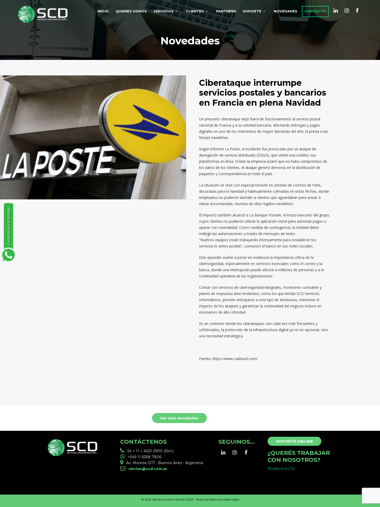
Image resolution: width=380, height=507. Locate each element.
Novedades (285, 11)
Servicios (163, 11)
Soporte (252, 11)
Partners (226, 11)
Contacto (315, 11)
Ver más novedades (179, 417)
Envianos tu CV (281, 468)
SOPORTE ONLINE (294, 441)
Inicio (103, 11)
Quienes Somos (131, 11)
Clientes (195, 11)
